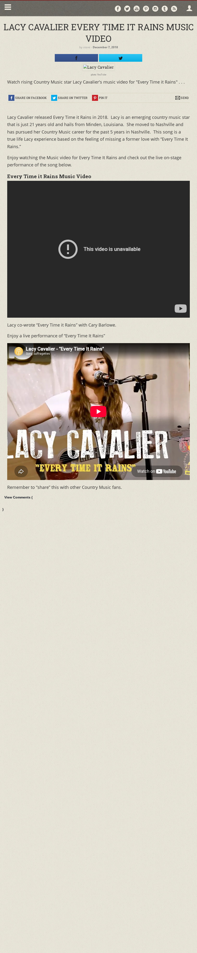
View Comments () (17, 503)
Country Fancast (54, 8)
